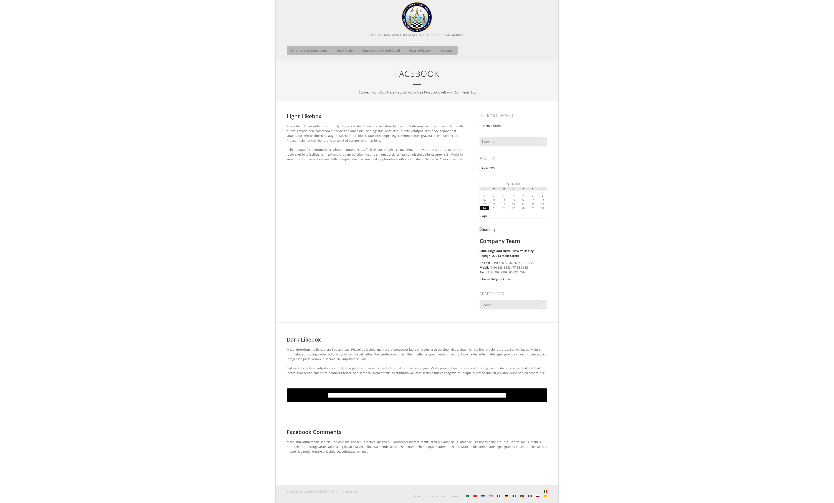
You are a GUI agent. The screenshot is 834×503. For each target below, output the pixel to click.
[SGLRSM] (417, 17)
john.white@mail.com (495, 279)
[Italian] (545, 491)
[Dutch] (483, 496)
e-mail (455, 496)
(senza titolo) (492, 126)
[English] (491, 496)
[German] (506, 496)
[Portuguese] (522, 496)
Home (417, 496)
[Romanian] (530, 496)
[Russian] (537, 496)
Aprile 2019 (488, 168)
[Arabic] (467, 496)
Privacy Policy (436, 496)
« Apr (483, 216)
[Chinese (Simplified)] (475, 496)
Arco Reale (345, 50)
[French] (498, 496)
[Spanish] (545, 496)
